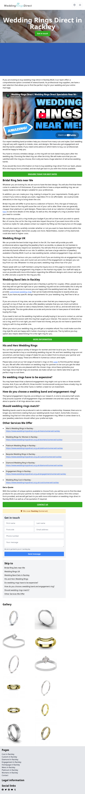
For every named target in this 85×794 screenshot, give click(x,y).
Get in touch (42, 33)
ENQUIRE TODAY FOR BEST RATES (42, 174)
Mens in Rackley (8, 767)
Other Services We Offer (14, 594)
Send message (34, 554)
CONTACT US (42, 504)
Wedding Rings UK (12, 571)
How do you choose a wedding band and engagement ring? (29, 586)
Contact (5, 775)
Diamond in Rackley (10, 759)
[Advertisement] (42, 59)
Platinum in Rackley (10, 770)
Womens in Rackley (10, 772)
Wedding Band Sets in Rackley (16, 575)
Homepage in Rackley (11, 765)
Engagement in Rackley (11, 762)
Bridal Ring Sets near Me (14, 567)
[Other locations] (74, 5)
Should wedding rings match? (16, 590)
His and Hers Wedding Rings (16, 579)
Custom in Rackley (9, 757)
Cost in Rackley (8, 754)
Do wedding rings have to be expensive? (21, 582)
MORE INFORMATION (42, 339)
